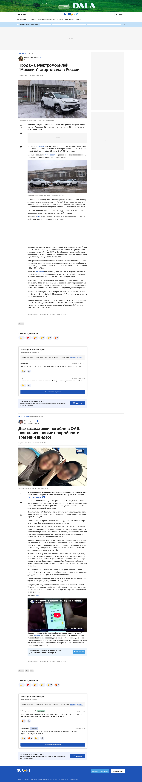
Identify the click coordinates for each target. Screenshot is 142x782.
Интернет (60, 19)
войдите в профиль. (76, 357)
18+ (31, 671)
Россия (21, 324)
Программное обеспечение (46, 19)
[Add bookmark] (21, 147)
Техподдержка (69, 19)
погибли (37, 635)
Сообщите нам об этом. (57, 314)
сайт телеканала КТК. (36, 497)
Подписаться (79, 652)
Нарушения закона (36, 416)
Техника (33, 19)
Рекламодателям (117, 771)
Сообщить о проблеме (100, 771)
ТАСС (41, 146)
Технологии (21, 19)
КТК (37, 596)
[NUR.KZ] (71, 14)
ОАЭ (27, 671)
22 (51, 685)
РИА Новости (50, 155)
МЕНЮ (23, 14)
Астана (21, 671)
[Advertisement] (71, 38)
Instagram (79, 403)
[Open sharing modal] (21, 140)
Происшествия (23, 416)
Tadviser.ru (39, 272)
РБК (38, 217)
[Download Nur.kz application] (71, 6)
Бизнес (78, 19)
